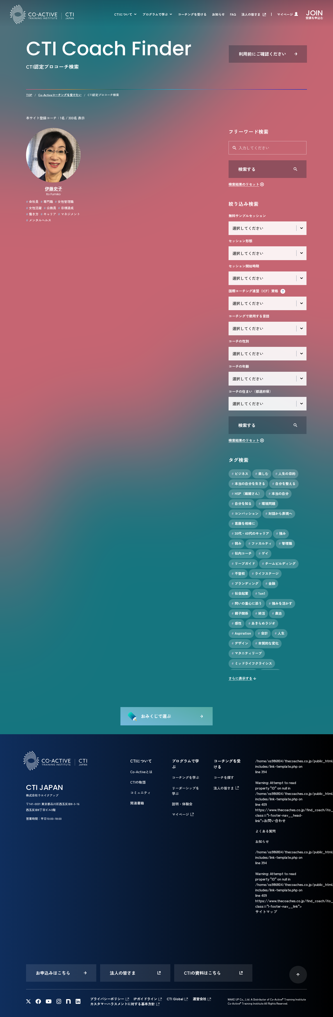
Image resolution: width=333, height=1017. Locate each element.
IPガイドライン (145, 998)
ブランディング (245, 583)
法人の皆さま (251, 14)
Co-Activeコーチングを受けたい (60, 95)
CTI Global (175, 998)
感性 (236, 623)
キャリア (48, 214)
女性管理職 (64, 201)
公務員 (50, 208)
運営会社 (199, 998)
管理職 (285, 543)
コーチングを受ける (192, 14)
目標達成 (66, 208)
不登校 (238, 573)
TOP (29, 95)
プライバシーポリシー (107, 998)
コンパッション (245, 513)
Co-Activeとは (141, 771)
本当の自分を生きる (248, 483)
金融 (270, 583)
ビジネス (240, 473)
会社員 (32, 201)
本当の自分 (278, 493)
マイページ (285, 14)
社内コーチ (242, 553)
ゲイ (263, 553)
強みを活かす (280, 603)
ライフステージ (265, 573)
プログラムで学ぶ (155, 14)
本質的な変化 (267, 643)
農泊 (277, 613)
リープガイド (243, 563)
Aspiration (241, 633)
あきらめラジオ (261, 623)
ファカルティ (260, 543)
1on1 (260, 593)
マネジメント (69, 214)
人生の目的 (285, 473)
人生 (280, 633)
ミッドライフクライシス (252, 663)
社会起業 (240, 593)
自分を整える (284, 483)
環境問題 (266, 503)
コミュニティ (140, 792)
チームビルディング (279, 563)
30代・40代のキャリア (250, 533)
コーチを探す (224, 777)
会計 (263, 633)
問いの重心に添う (247, 603)
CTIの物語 (138, 782)
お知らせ (218, 14)
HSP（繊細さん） (247, 493)
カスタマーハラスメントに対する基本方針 (122, 1003)
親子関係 (240, 613)
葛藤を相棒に (243, 523)
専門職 (47, 201)
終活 (260, 613)
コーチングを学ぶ (185, 777)
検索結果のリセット (244, 184)
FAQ (233, 14)
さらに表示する (240, 678)
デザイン (240, 643)
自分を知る (242, 503)
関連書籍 (137, 803)
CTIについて (123, 14)
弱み (236, 543)
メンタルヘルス (38, 220)
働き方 (32, 214)
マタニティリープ (247, 653)
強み (281, 533)
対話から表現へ (278, 513)
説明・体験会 (182, 803)
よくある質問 (265, 831)
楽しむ (261, 473)
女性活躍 (34, 208)
